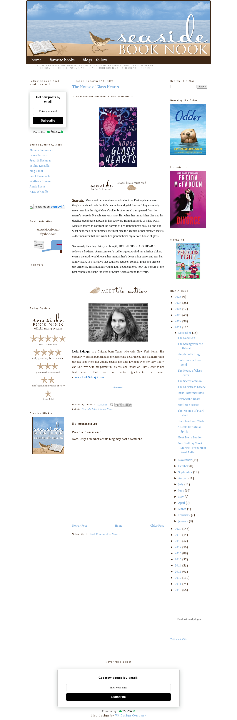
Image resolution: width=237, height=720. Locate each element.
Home (118, 525)
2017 (178, 547)
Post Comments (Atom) (105, 534)
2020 (178, 529)
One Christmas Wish (191, 421)
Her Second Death (189, 399)
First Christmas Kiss (191, 393)
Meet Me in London (190, 437)
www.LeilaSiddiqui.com (89, 377)
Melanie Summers (41, 150)
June (181, 490)
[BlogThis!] (120, 405)
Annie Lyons (38, 186)
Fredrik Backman (40, 160)
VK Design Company (130, 715)
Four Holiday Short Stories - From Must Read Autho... (192, 448)
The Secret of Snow (190, 381)
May (181, 496)
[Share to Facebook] (127, 405)
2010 (178, 590)
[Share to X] (123, 405)
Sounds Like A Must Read (98, 409)
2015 (178, 559)
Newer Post (79, 525)
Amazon (118, 387)
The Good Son (186, 338)
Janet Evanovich (40, 176)
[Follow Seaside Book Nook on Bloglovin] (49, 208)
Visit (178, 639)
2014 (178, 565)
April (182, 503)
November (185, 460)
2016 (178, 553)
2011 (178, 584)
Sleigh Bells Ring (189, 354)
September (185, 472)
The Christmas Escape (192, 387)
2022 (178, 321)
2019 (178, 535)
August (183, 478)
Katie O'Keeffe (39, 191)
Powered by (39, 131)
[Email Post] (111, 404)
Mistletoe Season (188, 405)
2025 (178, 303)
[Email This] (116, 405)
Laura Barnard (39, 155)
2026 (178, 296)
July (181, 484)
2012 (178, 578)
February (184, 515)
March (182, 509)
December (185, 333)
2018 (178, 541)
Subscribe (48, 120)
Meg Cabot (36, 171)
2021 (178, 327)
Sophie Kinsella (39, 165)
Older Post (157, 525)
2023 (178, 315)
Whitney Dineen (40, 181)
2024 (178, 309)
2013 (178, 571)
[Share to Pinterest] (130, 405)
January (183, 521)
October (183, 466)
